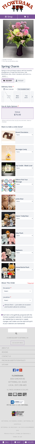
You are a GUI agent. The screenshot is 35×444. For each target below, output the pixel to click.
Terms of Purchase (23, 433)
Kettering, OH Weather (9, 427)
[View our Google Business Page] (17, 371)
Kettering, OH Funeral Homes (12, 421)
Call (6, 442)
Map (18, 442)
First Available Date (23, 89)
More (4, 76)
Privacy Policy (9, 433)
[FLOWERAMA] (17, 12)
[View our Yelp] (20, 371)
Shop (9, 16)
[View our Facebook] (14, 371)
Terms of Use (17, 437)
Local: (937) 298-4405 (17, 385)
